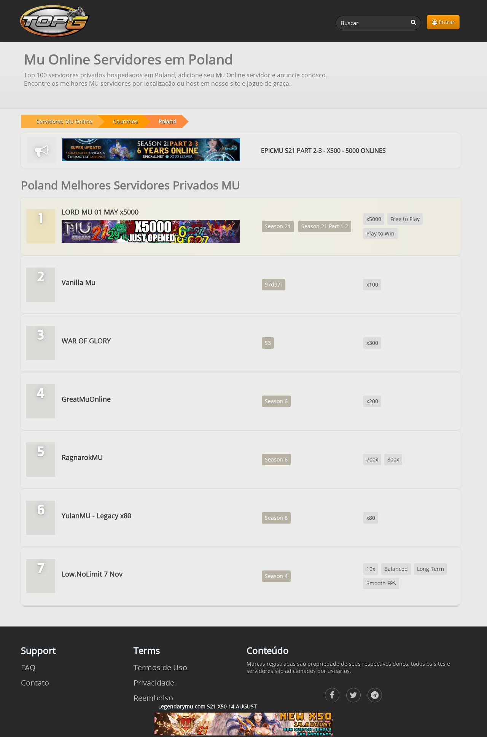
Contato (35, 683)
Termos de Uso (160, 667)
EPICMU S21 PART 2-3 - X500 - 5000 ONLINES (323, 150)
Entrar (446, 22)
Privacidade (154, 683)
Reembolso (153, 698)
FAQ (28, 667)
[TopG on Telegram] (375, 695)
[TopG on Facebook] (332, 695)
